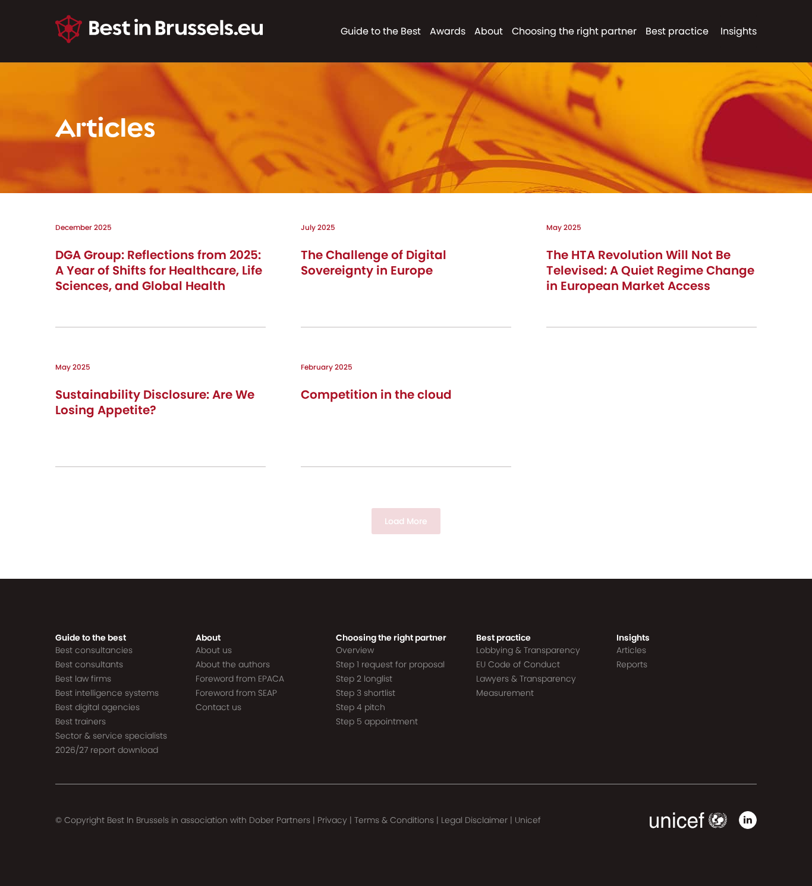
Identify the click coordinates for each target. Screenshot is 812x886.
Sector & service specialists (111, 736)
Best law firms (83, 679)
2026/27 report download (106, 750)
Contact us (218, 707)
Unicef (528, 820)
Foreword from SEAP (236, 693)
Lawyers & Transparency (526, 679)
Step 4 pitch (360, 707)
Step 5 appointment (377, 721)
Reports (631, 664)
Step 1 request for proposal (390, 664)
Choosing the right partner (574, 31)
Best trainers (80, 721)
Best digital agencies (97, 707)
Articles (631, 650)
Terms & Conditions (394, 820)
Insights (738, 31)
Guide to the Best (381, 31)
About (488, 31)
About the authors (233, 664)
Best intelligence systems (107, 693)
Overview (355, 650)
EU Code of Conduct (518, 664)
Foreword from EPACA (240, 679)
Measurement (505, 693)
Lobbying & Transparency (528, 650)
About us (214, 650)
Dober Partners (279, 820)
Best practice (677, 31)
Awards (447, 31)
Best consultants (89, 664)
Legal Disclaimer (474, 820)
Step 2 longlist (364, 679)
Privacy (332, 820)
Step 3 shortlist (365, 693)
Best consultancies (94, 650)
